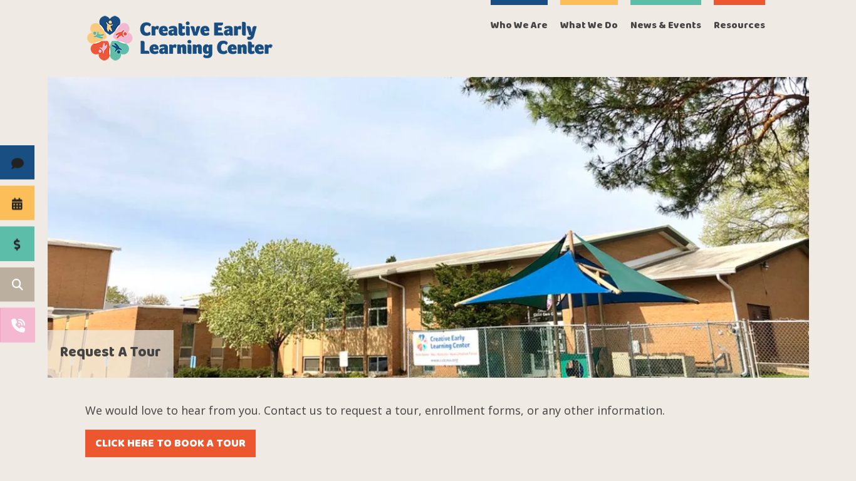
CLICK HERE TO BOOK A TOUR (170, 443)
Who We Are (519, 25)
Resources (739, 25)
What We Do (589, 25)
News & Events (665, 25)
